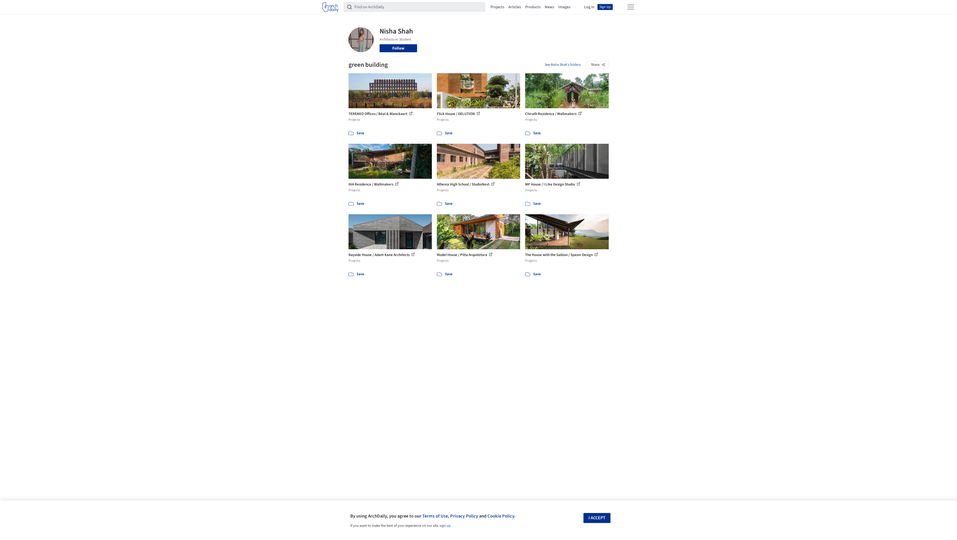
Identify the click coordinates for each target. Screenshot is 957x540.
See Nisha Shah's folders (563, 64)
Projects (497, 7)
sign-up (445, 525)
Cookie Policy (500, 516)
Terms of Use (435, 516)
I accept (596, 518)
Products (533, 7)
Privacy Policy (464, 516)
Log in (589, 7)
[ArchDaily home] (331, 7)
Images (564, 7)
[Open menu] (631, 7)
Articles (514, 7)
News (549, 7)
